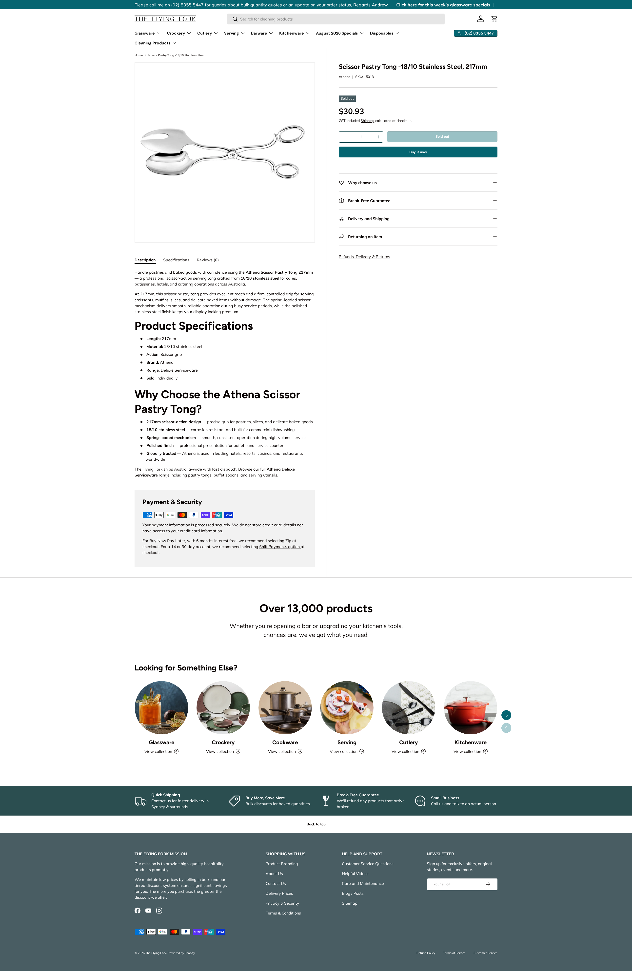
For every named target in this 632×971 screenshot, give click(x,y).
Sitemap (349, 903)
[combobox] (336, 19)
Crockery (176, 33)
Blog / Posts (353, 893)
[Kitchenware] (470, 707)
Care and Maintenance (363, 883)
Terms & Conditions (283, 913)
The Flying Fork (155, 953)
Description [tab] (145, 259)
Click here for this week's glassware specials (443, 4)
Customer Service (485, 953)
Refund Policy (425, 953)
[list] (225, 152)
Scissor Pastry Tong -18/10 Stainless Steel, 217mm (177, 55)
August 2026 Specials (337, 33)
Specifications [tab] (176, 259)
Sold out (442, 136)
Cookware (285, 742)
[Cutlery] (408, 707)
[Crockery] (223, 707)
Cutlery (204, 33)
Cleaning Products (153, 43)
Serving (231, 33)
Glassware (145, 33)
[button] (494, 18)
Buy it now (418, 152)
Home (139, 55)
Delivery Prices (279, 893)
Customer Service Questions (368, 863)
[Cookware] (285, 707)
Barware (259, 33)
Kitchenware (291, 33)
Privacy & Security (282, 903)
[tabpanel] (225, 373)
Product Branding (282, 863)
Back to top (316, 824)
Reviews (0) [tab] (208, 259)
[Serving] (347, 707)
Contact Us (276, 883)
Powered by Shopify (181, 953)
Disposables (382, 33)
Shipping (367, 120)
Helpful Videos (355, 873)
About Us (274, 873)
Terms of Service (454, 953)
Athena (344, 77)
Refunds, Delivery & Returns (364, 256)
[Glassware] (161, 707)
